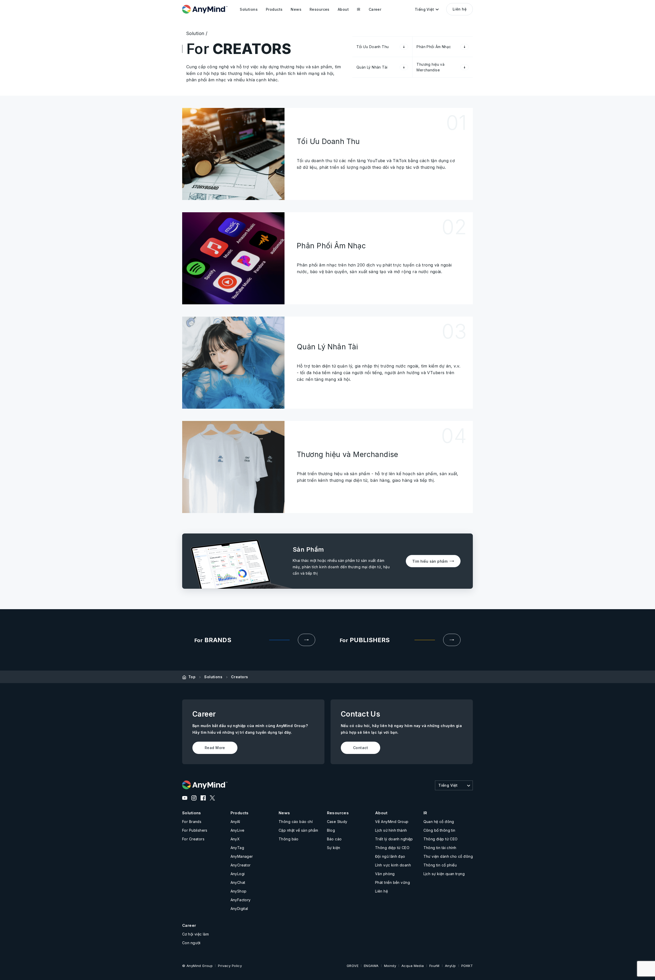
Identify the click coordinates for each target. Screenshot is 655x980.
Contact (360, 747)
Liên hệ (459, 9)
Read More (215, 747)
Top (191, 677)
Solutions (213, 677)
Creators (239, 677)
